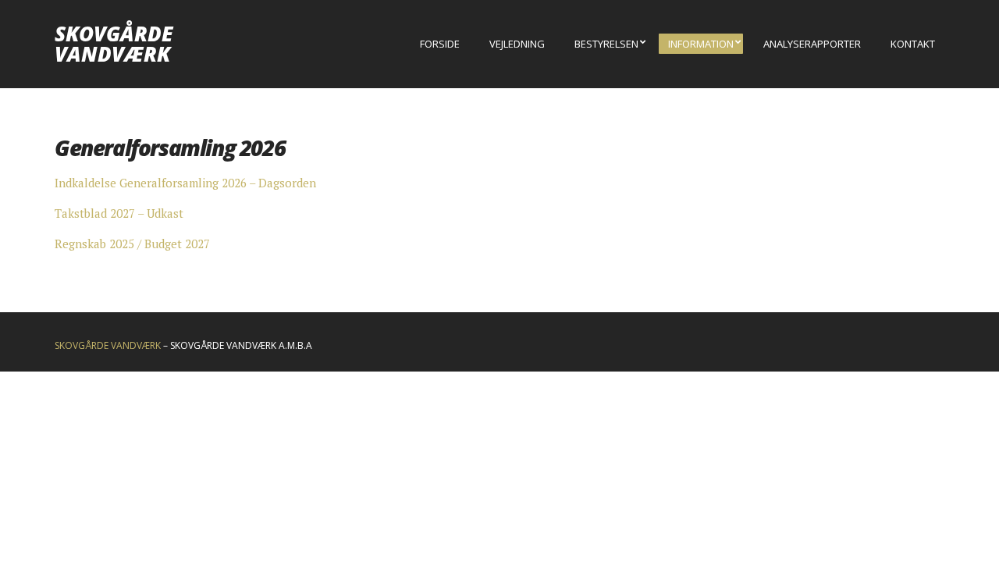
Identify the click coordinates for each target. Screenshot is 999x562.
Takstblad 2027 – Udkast (119, 213)
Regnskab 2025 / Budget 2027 (132, 243)
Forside (440, 44)
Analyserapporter (812, 44)
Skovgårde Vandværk (114, 44)
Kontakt (913, 44)
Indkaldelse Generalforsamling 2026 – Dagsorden (185, 182)
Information (701, 44)
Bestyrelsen (606, 44)
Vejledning (517, 44)
